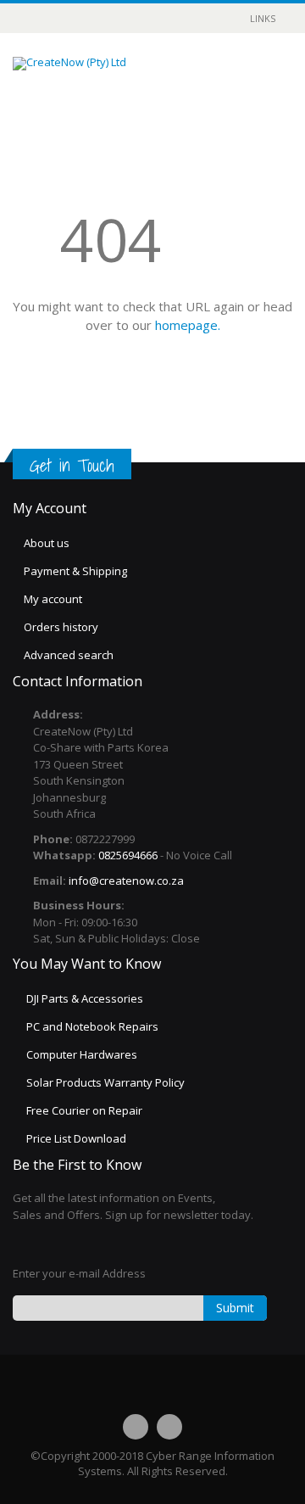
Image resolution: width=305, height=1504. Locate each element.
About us (46, 543)
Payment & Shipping (75, 571)
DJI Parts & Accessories (84, 998)
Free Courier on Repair (84, 1110)
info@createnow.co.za (126, 880)
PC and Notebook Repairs (92, 1026)
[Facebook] (135, 1427)
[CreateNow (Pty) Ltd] (69, 63)
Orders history (61, 627)
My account (53, 599)
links (262, 18)
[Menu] (217, 77)
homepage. (187, 324)
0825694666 (128, 855)
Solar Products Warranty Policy (105, 1082)
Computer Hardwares (81, 1054)
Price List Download (76, 1138)
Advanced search (69, 655)
